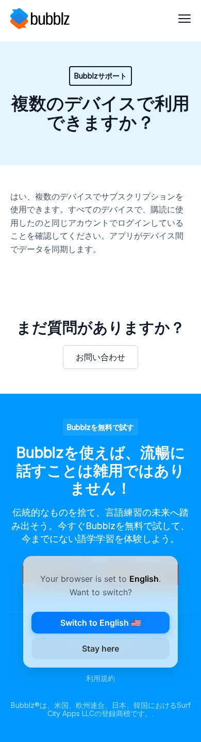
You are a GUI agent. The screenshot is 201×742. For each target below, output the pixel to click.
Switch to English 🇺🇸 (100, 622)
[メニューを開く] (184, 18)
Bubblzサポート (100, 75)
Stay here (100, 648)
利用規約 (100, 678)
